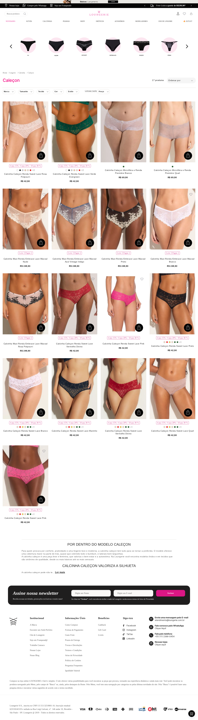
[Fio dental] (28, 46)
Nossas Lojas (35, 650)
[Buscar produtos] (25, 13)
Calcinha (22, 73)
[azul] (22, 170)
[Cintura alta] (113, 46)
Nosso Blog (34, 655)
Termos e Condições (73, 650)
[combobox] (16, 13)
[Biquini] (56, 46)
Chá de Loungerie (37, 635)
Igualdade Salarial (72, 671)
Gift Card (102, 630)
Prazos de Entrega (72, 640)
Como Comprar (71, 625)
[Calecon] (141, 46)
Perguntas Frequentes (73, 665)
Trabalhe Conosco (37, 645)
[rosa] (28, 170)
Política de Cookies (73, 660)
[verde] (123, 166)
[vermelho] (30, 170)
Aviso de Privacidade (73, 655)
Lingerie (12, 73)
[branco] (17, 170)
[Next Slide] (191, 6)
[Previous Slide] (144, 6)
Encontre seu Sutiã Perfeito (41, 630)
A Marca (33, 625)
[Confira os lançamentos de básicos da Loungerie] (99, 1)
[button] (178, 14)
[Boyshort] (85, 46)
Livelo (100, 635)
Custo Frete (70, 635)
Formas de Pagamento (74, 630)
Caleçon (31, 73)
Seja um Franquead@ (39, 640)
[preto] (20, 170)
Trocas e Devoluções (73, 645)
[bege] (25, 170)
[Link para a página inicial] (5, 72)
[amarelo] (169, 342)
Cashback (102, 625)
